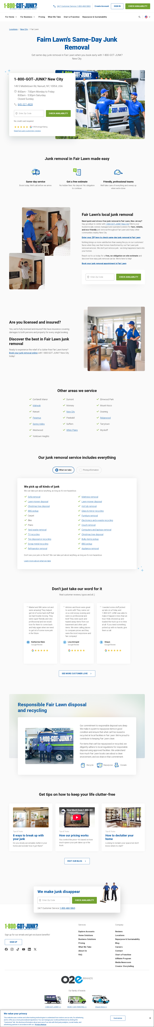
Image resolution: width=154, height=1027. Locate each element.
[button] (11, 17)
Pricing (81, 943)
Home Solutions (85, 935)
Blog (117, 943)
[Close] (150, 1018)
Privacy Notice (40, 1024)
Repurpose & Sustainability (127, 939)
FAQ (80, 955)
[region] (77, 1018)
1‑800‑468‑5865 (67, 908)
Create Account (102, 6)
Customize (118, 1018)
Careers (119, 947)
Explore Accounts (86, 931)
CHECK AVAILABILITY (137, 6)
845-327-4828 (25, 104)
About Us (82, 951)
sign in (117, 6)
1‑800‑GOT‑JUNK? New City (117, 224)
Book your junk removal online (23, 353)
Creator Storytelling (124, 966)
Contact (119, 951)
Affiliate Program (123, 958)
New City (24, 29)
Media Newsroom (123, 962)
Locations (13, 29)
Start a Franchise (123, 955)
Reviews (119, 931)
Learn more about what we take (37, 561)
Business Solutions (87, 939)
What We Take (84, 947)
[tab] (63, 470)
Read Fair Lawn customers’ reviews (27, 131)
